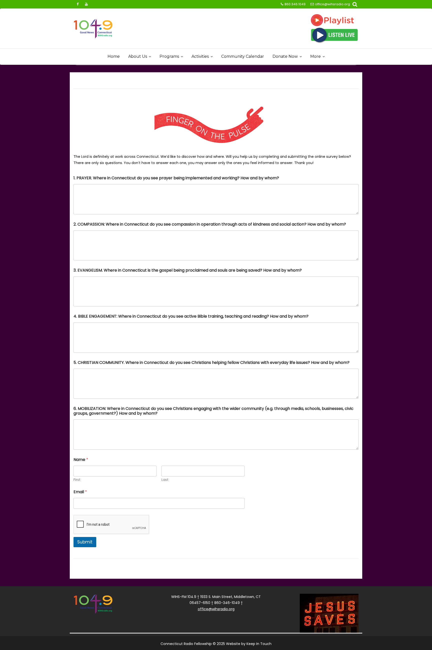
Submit (84, 542)
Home (114, 56)
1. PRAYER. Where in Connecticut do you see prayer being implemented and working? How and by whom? (176, 178)
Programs (169, 56)
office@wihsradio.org (332, 4)
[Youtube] (86, 4)
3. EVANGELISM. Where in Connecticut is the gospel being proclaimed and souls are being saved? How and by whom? (188, 270)
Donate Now (285, 56)
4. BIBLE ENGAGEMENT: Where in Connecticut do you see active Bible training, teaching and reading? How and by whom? (191, 316)
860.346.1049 (295, 4)
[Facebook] (78, 4)
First (77, 480)
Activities (200, 56)
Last (165, 480)
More (315, 56)
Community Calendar (242, 56)
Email (80, 491)
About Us (137, 56)
